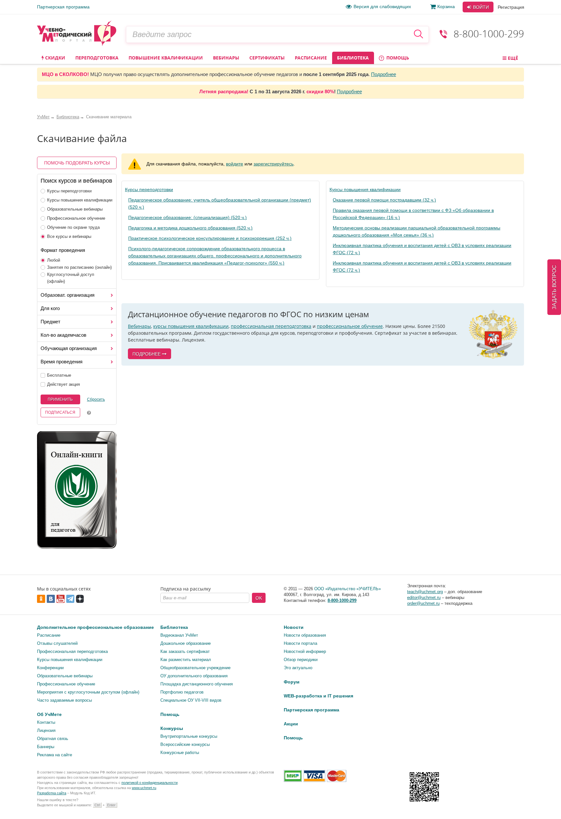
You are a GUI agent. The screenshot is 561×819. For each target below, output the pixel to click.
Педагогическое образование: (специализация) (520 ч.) (187, 217)
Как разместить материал (185, 659)
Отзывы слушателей (57, 643)
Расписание (311, 58)
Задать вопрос (554, 287)
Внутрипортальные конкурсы (188, 736)
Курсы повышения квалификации (79, 200)
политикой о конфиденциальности (149, 783)
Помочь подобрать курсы (77, 162)
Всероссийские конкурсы (185, 744)
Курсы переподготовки (69, 190)
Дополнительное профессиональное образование (95, 627)
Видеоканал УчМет (179, 635)
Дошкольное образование (185, 643)
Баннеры (45, 746)
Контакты (46, 722)
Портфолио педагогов (182, 692)
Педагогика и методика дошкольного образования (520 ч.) (190, 227)
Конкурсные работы (179, 752)
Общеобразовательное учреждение (195, 667)
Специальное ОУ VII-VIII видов (190, 700)
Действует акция (63, 384)
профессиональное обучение (350, 326)
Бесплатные (59, 375)
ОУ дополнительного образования (194, 675)
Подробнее (383, 74)
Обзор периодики (301, 659)
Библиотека (353, 58)
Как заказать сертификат (185, 651)
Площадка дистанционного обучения (196, 684)
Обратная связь (52, 738)
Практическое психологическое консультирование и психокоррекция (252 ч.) (210, 238)
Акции (291, 723)
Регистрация (511, 7)
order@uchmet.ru (423, 603)
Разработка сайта (51, 793)
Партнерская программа (63, 6)
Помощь (397, 58)
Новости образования (305, 635)
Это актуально (298, 667)
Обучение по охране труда (73, 227)
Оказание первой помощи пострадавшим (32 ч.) (384, 199)
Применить (60, 399)
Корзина (446, 6)
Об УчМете (49, 714)
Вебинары (226, 58)
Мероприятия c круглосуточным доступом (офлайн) (88, 692)
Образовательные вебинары (75, 209)
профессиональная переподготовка (271, 326)
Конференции (50, 667)
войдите (234, 163)
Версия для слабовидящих (382, 6)
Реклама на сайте (54, 754)
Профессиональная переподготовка (72, 651)
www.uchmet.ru (144, 788)
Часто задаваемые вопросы (64, 700)
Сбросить (96, 399)
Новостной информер (305, 651)
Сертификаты (267, 58)
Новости (294, 627)
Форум (291, 681)
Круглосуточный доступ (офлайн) (70, 278)
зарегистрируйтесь (273, 163)
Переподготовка (96, 58)
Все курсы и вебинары (69, 236)
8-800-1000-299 (489, 33)
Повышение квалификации (166, 58)
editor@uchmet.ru (424, 597)
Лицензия (46, 730)
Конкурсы (171, 728)
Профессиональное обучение (76, 218)
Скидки (54, 58)
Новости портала (300, 643)
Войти (480, 7)
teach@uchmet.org (425, 591)
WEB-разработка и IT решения (318, 695)
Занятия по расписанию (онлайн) (79, 267)
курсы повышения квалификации (191, 326)
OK (259, 598)
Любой (53, 260)
